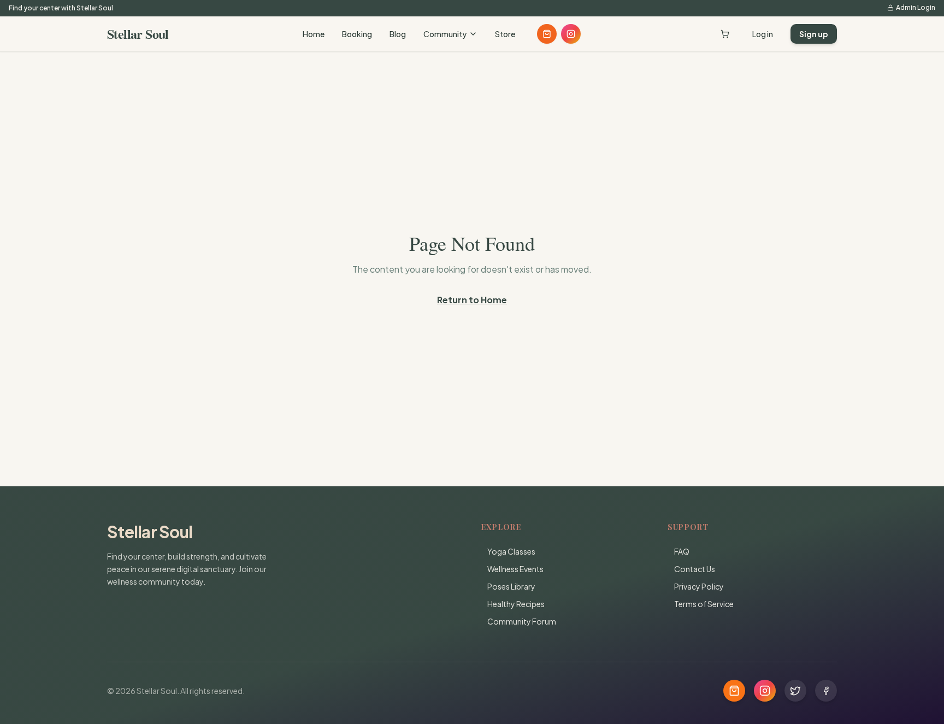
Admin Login (915, 7)
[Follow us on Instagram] (765, 691)
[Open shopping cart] (725, 34)
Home (313, 34)
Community (445, 34)
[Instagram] (571, 34)
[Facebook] (826, 691)
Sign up (813, 34)
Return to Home (472, 299)
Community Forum (521, 621)
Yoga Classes (511, 551)
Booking (357, 34)
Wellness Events (515, 569)
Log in (762, 34)
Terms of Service (704, 604)
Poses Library (511, 586)
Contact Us (694, 569)
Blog (398, 34)
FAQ (681, 551)
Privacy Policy (699, 586)
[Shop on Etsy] (547, 34)
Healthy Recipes (516, 604)
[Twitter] (795, 691)
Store (505, 34)
